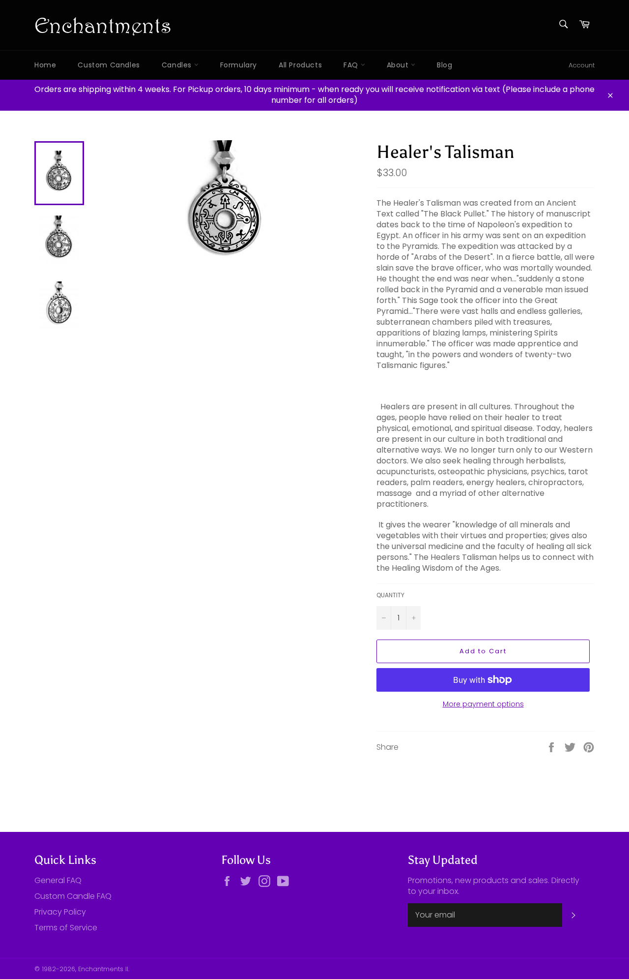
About (399, 65)
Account (582, 65)
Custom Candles (109, 65)
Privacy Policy (60, 912)
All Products (300, 65)
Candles (178, 65)
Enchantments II (103, 969)
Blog (444, 65)
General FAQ (58, 880)
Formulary (238, 65)
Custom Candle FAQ (73, 896)
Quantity (390, 595)
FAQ (351, 65)
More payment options (483, 704)
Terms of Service (65, 927)
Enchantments (103, 25)
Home (45, 65)
